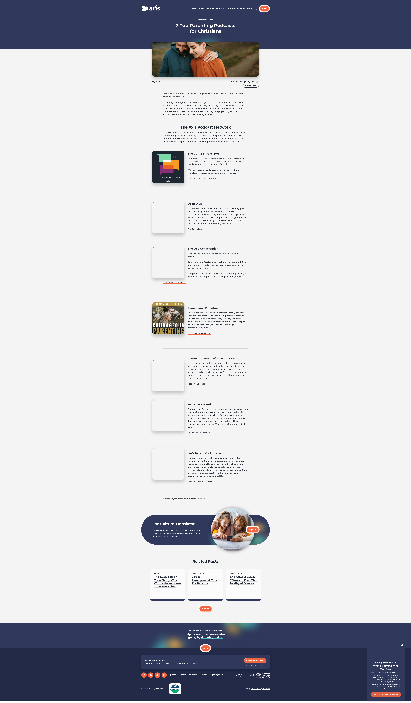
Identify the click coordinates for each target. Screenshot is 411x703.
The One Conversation (174, 282)
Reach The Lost (197, 499)
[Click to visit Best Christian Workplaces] (175, 688)
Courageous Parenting (199, 333)
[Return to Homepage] (150, 8)
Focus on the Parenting (200, 433)
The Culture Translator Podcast (203, 179)
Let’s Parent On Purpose (200, 482)
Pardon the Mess (196, 384)
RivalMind (266, 689)
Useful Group (256, 689)
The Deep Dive (195, 229)
